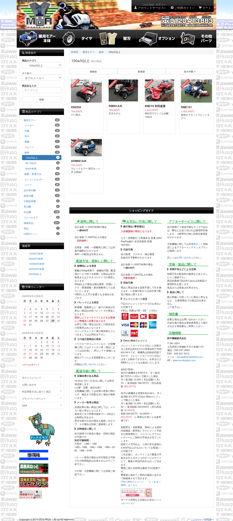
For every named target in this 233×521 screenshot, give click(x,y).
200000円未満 (36, 269)
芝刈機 (41, 206)
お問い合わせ (89, 364)
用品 (41, 228)
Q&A (24, 405)
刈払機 (41, 212)
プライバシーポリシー (34, 398)
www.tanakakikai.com (184, 360)
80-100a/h (42, 163)
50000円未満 (36, 258)
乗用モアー (41, 120)
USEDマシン (41, 233)
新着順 (141, 71)
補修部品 (41, 223)
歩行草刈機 (41, 190)
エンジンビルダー (42, 179)
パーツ (42, 184)
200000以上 (35, 274)
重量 (42, 141)
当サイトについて (31, 377)
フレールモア (41, 217)
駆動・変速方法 (42, 174)
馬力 (42, 136)
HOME (74, 52)
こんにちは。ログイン (151, 6)
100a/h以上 (42, 157)
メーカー (42, 125)
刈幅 (42, 130)
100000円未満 (36, 263)
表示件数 (189, 71)
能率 (42, 152)
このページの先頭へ (203, 519)
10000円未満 (36, 253)
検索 (41, 99)
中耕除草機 (41, 201)
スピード (42, 147)
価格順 (93, 71)
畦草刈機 (41, 195)
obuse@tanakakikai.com (190, 357)
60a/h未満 (42, 168)
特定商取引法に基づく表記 (36, 391)
